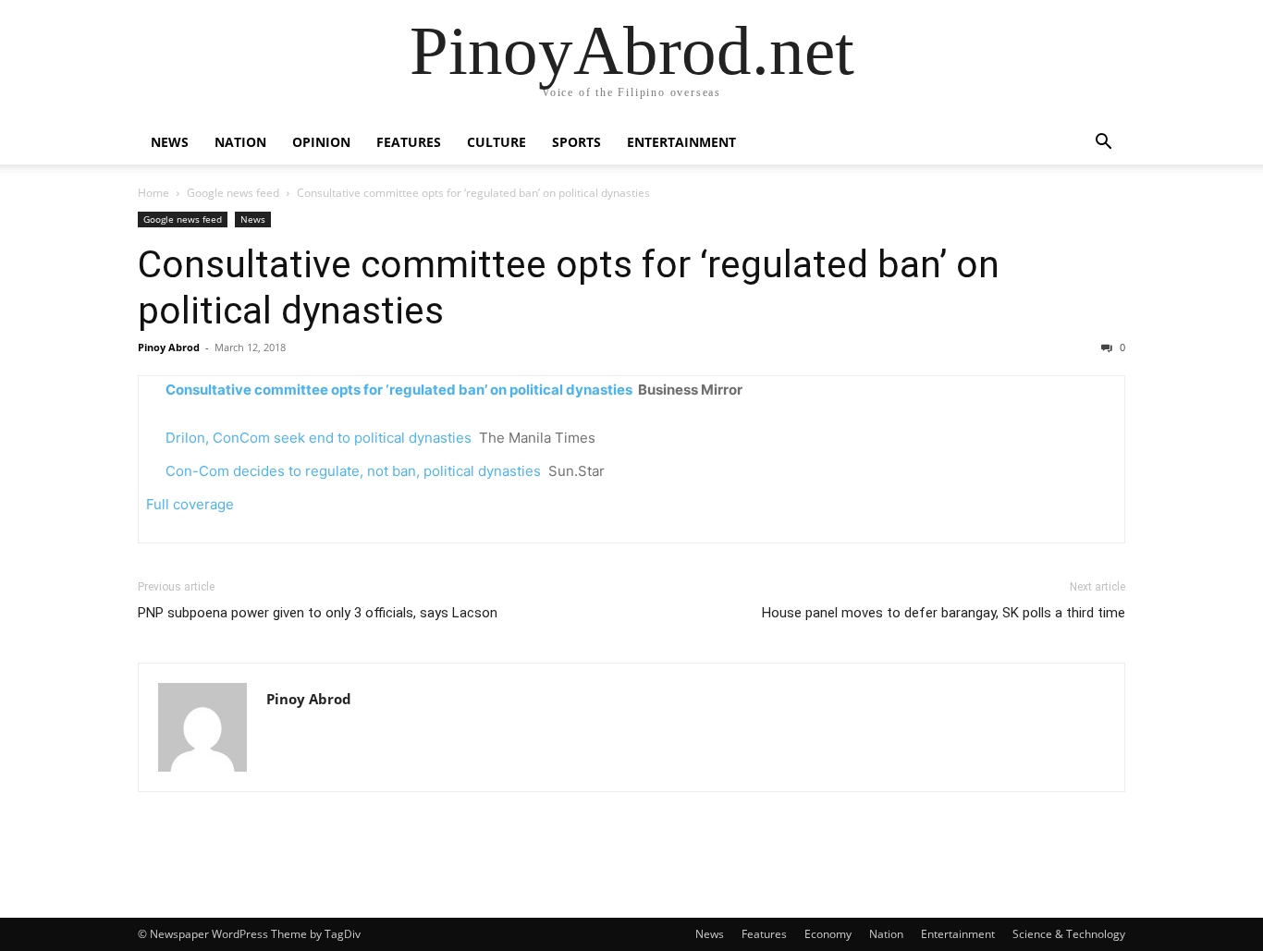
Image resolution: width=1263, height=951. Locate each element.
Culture (496, 142)
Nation (240, 142)
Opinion (321, 142)
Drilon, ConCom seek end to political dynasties (319, 437)
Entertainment (681, 142)
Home (153, 193)
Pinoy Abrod (169, 347)
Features (408, 142)
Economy (828, 934)
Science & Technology (1068, 934)
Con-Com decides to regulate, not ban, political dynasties (353, 471)
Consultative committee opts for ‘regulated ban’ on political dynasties (399, 389)
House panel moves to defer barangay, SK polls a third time (943, 612)
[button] (1103, 143)
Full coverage (190, 504)
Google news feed (233, 193)
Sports (576, 142)
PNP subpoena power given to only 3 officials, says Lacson (317, 612)
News (170, 142)
